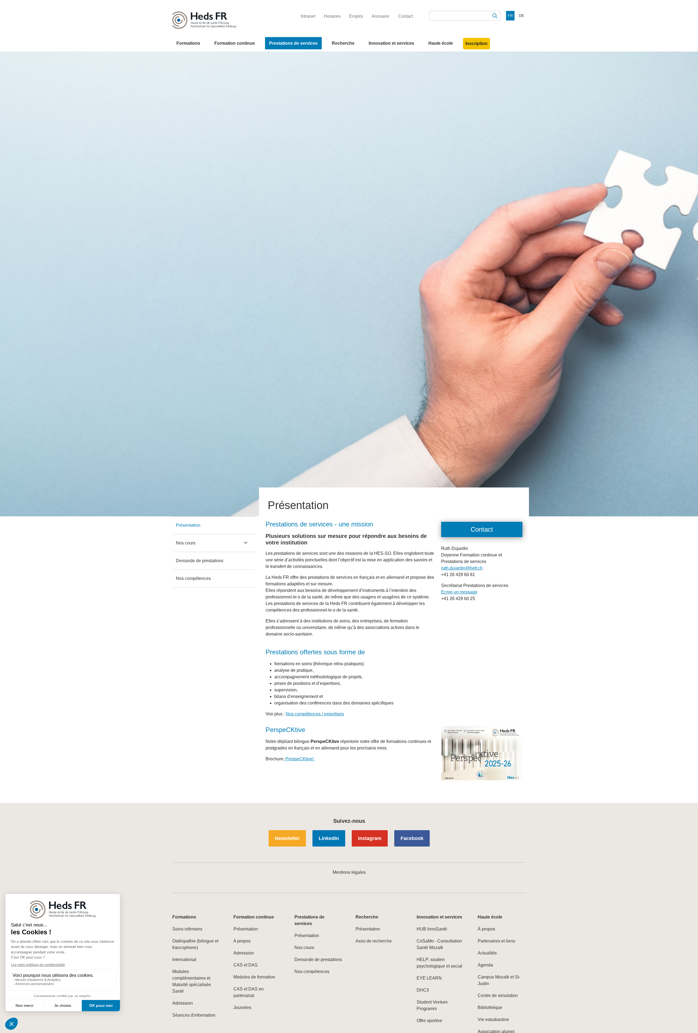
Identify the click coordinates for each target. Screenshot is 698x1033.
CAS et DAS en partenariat (248, 992)
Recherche (343, 43)
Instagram (369, 838)
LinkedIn (329, 838)
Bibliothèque (490, 1007)
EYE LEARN (429, 978)
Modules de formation (254, 977)
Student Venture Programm (432, 1005)
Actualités (487, 953)
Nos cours (185, 543)
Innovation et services (391, 43)
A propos (242, 941)
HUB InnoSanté (432, 929)
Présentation (188, 525)
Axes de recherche (374, 941)
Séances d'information (193, 1015)
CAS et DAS (245, 965)
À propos (486, 929)
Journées (242, 1007)
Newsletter (287, 838)
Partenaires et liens (496, 941)
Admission (182, 1003)
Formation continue (234, 43)
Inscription (476, 43)
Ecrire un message (459, 592)
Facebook (412, 838)
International (184, 959)
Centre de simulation (498, 995)
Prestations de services (293, 43)
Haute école (440, 43)
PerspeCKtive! (299, 759)
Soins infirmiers (187, 929)
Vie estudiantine (493, 1019)
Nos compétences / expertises (315, 714)
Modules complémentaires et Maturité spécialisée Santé (191, 981)
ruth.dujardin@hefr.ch (462, 568)
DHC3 (423, 990)
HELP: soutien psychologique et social (439, 962)
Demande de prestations (199, 560)
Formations (188, 43)
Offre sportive (429, 1020)
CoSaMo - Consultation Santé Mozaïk (439, 944)
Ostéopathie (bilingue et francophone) (195, 944)
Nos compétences (193, 578)
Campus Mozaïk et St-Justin (499, 980)
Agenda (485, 965)
